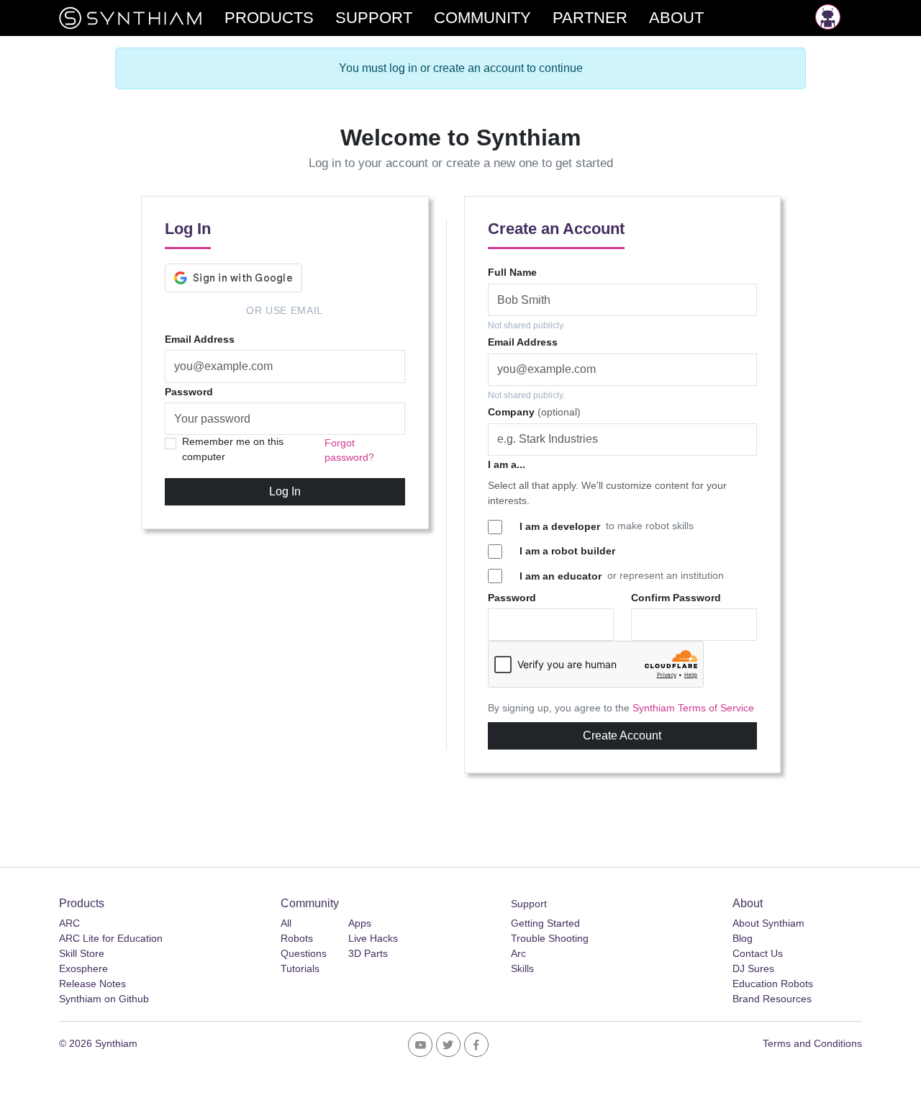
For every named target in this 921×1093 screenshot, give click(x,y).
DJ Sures (753, 968)
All (286, 923)
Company (534, 412)
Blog (742, 938)
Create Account (622, 735)
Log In (285, 491)
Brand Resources (772, 998)
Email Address (200, 339)
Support (529, 903)
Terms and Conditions (812, 1043)
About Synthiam (768, 923)
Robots (297, 938)
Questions (304, 953)
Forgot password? (349, 450)
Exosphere (83, 968)
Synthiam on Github (104, 998)
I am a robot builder (567, 551)
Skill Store (81, 953)
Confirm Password (676, 597)
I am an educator (561, 576)
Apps (359, 923)
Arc (518, 953)
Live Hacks (373, 938)
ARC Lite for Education (111, 938)
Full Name (512, 272)
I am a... (506, 464)
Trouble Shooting (550, 938)
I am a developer (560, 526)
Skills (522, 968)
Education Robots (772, 983)
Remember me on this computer (232, 449)
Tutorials (300, 968)
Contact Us (757, 953)
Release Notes (92, 983)
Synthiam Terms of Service (693, 708)
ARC (69, 923)
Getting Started (545, 923)
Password (189, 391)
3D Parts (368, 953)
